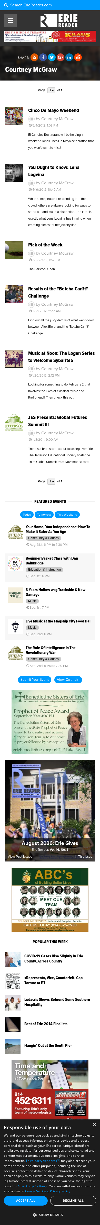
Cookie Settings (36, 1191)
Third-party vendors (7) (43, 1161)
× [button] (94, 1125)
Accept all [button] (25, 1200)
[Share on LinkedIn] (69, 57)
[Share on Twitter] (52, 57)
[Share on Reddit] (78, 57)
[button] (50, 1215)
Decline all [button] (73, 1200)
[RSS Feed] (34, 57)
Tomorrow (44, 514)
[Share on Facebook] (43, 57)
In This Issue (83, 856)
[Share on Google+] (60, 57)
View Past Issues (20, 856)
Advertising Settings (32, 1186)
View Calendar (68, 680)
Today (27, 514)
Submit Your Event (35, 680)
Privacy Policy (60, 1191)
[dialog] (50, 1172)
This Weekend (67, 514)
